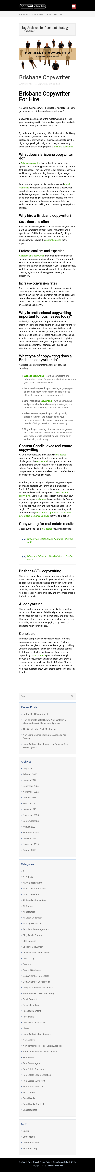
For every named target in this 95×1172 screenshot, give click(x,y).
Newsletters (29, 1040)
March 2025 (29, 803)
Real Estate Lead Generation (37, 1075)
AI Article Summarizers (34, 888)
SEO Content (29, 1092)
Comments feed (31, 1142)
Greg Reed (55, 84)
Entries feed (29, 1136)
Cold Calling (29, 958)
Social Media (29, 1098)
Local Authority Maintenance (37, 1034)
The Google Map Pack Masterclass (40, 729)
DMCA (73, 1162)
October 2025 (29, 797)
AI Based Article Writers (34, 900)
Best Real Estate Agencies (36, 929)
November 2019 (31, 844)
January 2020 (29, 838)
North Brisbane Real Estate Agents (40, 1051)
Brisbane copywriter (63, 146)
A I (24, 871)
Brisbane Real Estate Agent (36, 952)
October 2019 (29, 850)
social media (39, 655)
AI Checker (28, 906)
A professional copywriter (31, 255)
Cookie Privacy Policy (61, 1162)
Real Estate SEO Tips (33, 1086)
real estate (60, 454)
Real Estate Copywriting (34, 1069)
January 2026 (29, 780)
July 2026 (27, 768)
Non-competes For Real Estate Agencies (42, 1046)
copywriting (46, 401)
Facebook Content (32, 1011)
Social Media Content (33, 1104)
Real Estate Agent (31, 1063)
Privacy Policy (45, 1162)
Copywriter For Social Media (36, 981)
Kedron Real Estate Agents (36, 714)
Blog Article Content (32, 935)
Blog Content (29, 941)
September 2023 (31, 821)
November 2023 (31, 815)
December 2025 (31, 786)
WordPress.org (30, 1148)
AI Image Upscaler (32, 923)
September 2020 (31, 832)
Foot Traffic (28, 1016)
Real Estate (28, 1057)
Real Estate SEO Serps (34, 1080)
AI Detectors (29, 912)
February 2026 (30, 774)
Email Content (30, 999)
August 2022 (29, 826)
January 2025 (29, 809)
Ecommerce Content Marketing (38, 993)
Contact (22, 1162)
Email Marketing (31, 1005)
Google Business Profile (34, 1022)
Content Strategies (32, 970)
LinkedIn (27, 1028)
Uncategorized (30, 1110)
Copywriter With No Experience (38, 987)
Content (27, 964)
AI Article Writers (31, 894)
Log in (26, 1131)
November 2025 (31, 792)
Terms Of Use (33, 1162)
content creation (53, 240)
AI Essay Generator (32, 917)
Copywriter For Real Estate (36, 976)
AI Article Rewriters (32, 882)
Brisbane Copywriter (44, 77)
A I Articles (28, 877)
